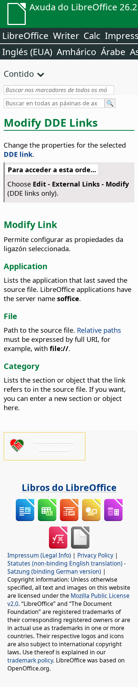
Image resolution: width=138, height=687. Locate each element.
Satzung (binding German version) (54, 571)
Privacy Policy (95, 555)
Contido (19, 73)
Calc (92, 35)
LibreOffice (25, 35)
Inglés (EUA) (27, 52)
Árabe (113, 52)
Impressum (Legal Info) (39, 555)
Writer (66, 35)
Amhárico (76, 52)
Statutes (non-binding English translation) (65, 563)
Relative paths (99, 330)
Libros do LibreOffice (69, 487)
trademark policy (30, 660)
